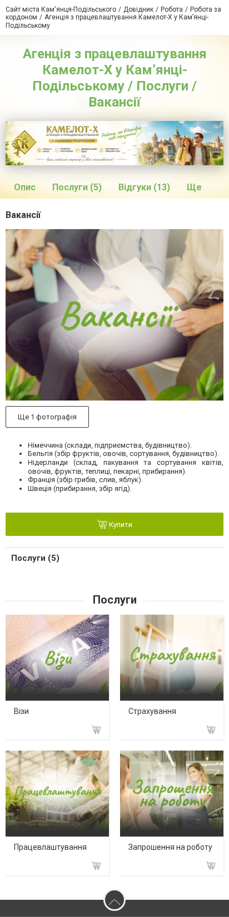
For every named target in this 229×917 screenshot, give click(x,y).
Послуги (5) (77, 187)
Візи (21, 711)
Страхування (152, 711)
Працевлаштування (50, 847)
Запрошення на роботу (170, 847)
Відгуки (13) (144, 187)
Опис (25, 187)
